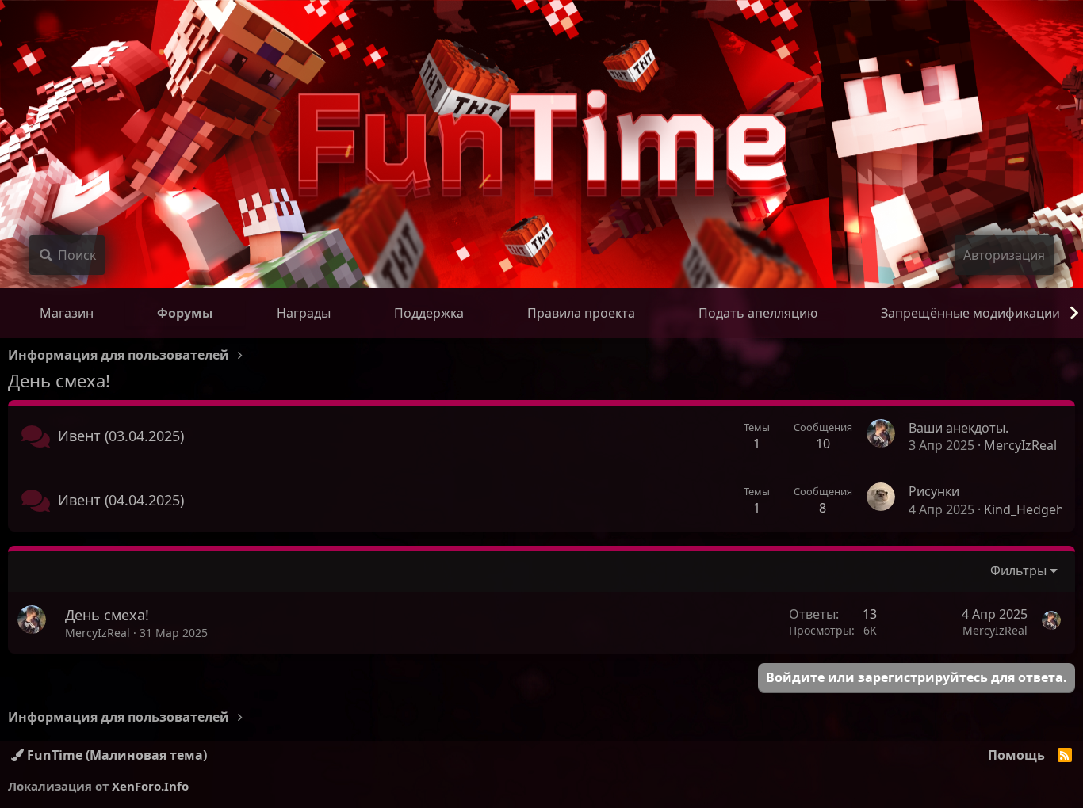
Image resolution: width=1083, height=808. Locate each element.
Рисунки (934, 491)
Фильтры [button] (1018, 570)
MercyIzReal (1020, 445)
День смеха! (107, 614)
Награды (304, 313)
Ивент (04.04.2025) (121, 499)
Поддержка (429, 313)
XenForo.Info (150, 786)
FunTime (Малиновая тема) (115, 755)
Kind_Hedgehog (1032, 509)
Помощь (1016, 755)
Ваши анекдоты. (958, 427)
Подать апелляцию (757, 313)
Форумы (185, 313)
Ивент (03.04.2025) (121, 435)
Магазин (67, 313)
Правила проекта (581, 313)
